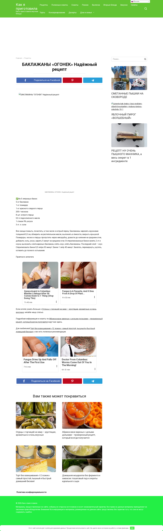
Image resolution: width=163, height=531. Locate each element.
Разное (85, 5)
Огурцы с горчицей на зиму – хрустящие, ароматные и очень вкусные (36, 433)
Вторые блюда (110, 5)
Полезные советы (59, 5)
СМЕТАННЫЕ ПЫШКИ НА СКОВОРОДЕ (127, 95)
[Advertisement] (81, 39)
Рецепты (44, 5)
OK (132, 528)
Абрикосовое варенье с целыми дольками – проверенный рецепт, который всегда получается (78, 435)
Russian (136, 1)
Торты (42, 12)
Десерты (73, 12)
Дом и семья (86, 12)
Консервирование (57, 12)
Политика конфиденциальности (31, 492)
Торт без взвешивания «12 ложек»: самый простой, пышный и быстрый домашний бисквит (33, 478)
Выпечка (96, 5)
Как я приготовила (26, 6)
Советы (74, 5)
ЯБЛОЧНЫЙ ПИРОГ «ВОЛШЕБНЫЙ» (123, 116)
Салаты (134, 5)
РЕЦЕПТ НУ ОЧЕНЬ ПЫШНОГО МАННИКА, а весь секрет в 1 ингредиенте (126, 156)
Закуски (123, 5)
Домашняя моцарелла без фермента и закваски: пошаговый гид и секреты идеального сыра (81, 478)
